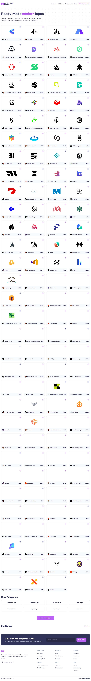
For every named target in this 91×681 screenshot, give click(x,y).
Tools (75, 658)
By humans (58, 665)
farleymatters (86, 678)
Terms (75, 665)
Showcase (76, 656)
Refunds (76, 670)
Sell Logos (61, 3)
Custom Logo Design (43, 665)
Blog (75, 3)
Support (57, 658)
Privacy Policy (77, 668)
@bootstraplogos (8, 662)
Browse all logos (45, 618)
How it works (69, 3)
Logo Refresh (41, 668)
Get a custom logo (84, 3)
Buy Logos (53, 3)
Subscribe (81, 639)
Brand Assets (59, 656)
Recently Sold (41, 658)
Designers (76, 653)
